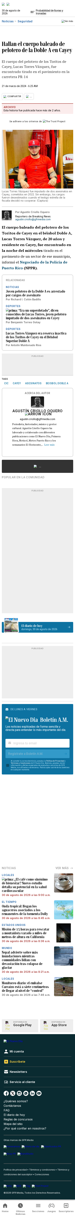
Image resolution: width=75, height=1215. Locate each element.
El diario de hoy (14, 1115)
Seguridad (25, 21)
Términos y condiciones (42, 1169)
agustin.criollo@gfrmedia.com (33, 219)
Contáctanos (12, 1106)
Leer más (49, 444)
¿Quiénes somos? (16, 1101)
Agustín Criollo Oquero (37, 411)
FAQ (6, 1110)
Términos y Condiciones (21, 763)
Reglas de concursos (18, 1119)
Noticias (8, 21)
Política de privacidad (15, 1169)
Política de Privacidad (55, 761)
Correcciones (42, 1174)
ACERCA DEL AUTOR (37, 393)
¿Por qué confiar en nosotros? (25, 1128)
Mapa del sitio (13, 1124)
